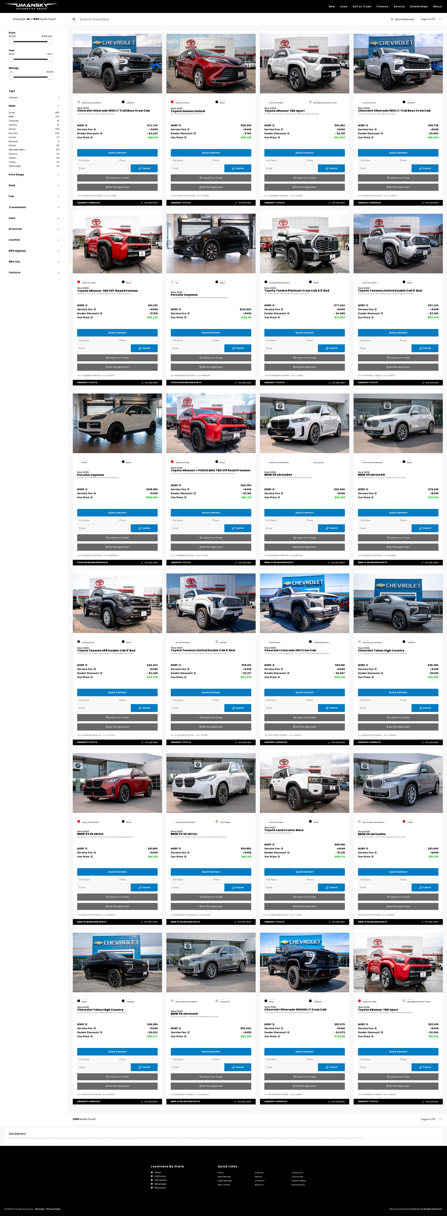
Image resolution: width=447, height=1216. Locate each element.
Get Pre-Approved (118, 187)
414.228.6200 (151, 202)
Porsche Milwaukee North (186, 382)
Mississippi (160, 1183)
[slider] (11, 41)
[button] (159, 63)
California (160, 1176)
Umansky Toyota (181, 202)
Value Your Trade (119, 177)
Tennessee (161, 1180)
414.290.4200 (338, 562)
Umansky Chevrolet (88, 202)
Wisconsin (160, 1187)
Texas (158, 1172)
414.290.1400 (244, 382)
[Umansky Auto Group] (31, 6)
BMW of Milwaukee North (279, 562)
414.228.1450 (244, 202)
